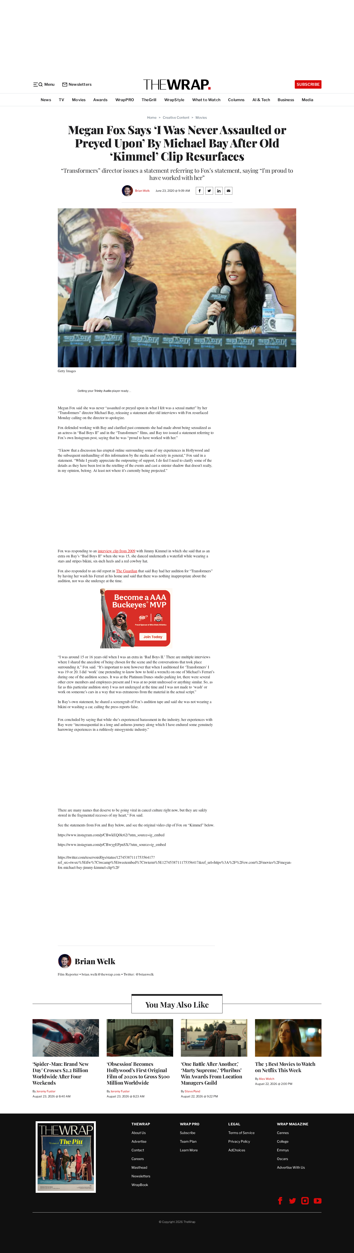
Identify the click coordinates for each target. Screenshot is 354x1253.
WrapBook (139, 1185)
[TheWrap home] (177, 84)
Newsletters (80, 84)
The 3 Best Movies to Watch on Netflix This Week (285, 1067)
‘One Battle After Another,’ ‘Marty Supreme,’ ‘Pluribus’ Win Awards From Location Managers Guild (211, 1073)
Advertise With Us (291, 1167)
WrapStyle (174, 100)
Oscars (282, 1159)
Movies (78, 100)
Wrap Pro (190, 1124)
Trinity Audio (102, 391)
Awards (100, 100)
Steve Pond (192, 1091)
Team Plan (188, 1141)
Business (286, 100)
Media (307, 100)
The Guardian (126, 570)
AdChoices (236, 1150)
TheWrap (140, 1124)
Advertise (138, 1141)
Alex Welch (266, 1079)
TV (61, 100)
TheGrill (149, 100)
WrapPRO (124, 100)
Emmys (283, 1150)
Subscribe (308, 84)
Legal (234, 1124)
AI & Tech (261, 100)
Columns (236, 100)
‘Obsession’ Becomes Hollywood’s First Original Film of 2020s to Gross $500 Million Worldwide (138, 1073)
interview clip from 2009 (116, 550)
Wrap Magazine (292, 1124)
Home (152, 117)
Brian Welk (142, 190)
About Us (138, 1133)
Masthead (139, 1167)
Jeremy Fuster (45, 1091)
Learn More (189, 1150)
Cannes (283, 1133)
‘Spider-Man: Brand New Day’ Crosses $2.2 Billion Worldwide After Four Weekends (60, 1073)
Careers (137, 1159)
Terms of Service (241, 1133)
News (46, 100)
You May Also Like (177, 1004)
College (282, 1141)
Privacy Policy (239, 1141)
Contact (137, 1150)
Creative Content (176, 117)
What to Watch (206, 100)
